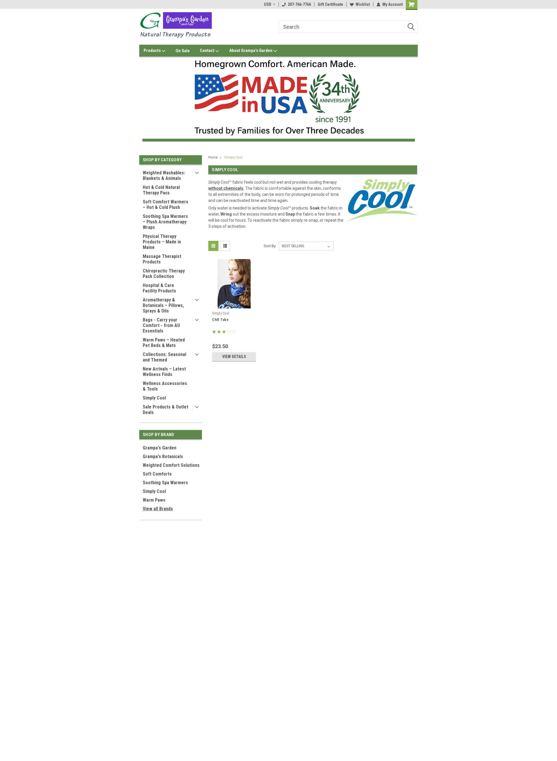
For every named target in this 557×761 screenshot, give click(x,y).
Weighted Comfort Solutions (171, 465)
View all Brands (158, 508)
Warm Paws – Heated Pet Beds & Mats (164, 342)
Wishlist (363, 4)
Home (213, 157)
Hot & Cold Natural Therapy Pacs (161, 190)
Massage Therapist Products (162, 259)
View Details (234, 356)
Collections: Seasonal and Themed (164, 357)
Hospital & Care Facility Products (159, 288)
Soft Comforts (157, 474)
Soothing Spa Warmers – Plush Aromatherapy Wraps (165, 222)
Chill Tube (220, 320)
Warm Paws (154, 500)
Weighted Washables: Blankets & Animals (164, 175)
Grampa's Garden (159, 448)
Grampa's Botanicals (163, 456)
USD (267, 4)
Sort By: (270, 246)
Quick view (234, 304)
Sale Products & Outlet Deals (165, 409)
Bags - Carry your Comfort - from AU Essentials (161, 325)
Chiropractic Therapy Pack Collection (164, 273)
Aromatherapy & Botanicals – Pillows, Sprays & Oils (163, 305)
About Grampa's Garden (251, 50)
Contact (207, 50)
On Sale (183, 50)
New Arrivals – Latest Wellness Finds (164, 371)
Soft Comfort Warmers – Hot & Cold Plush (165, 204)
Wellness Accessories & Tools (165, 386)
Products (153, 50)
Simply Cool (154, 398)
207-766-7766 (299, 4)
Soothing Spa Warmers (165, 482)
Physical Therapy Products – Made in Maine (162, 242)
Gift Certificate (330, 4)
